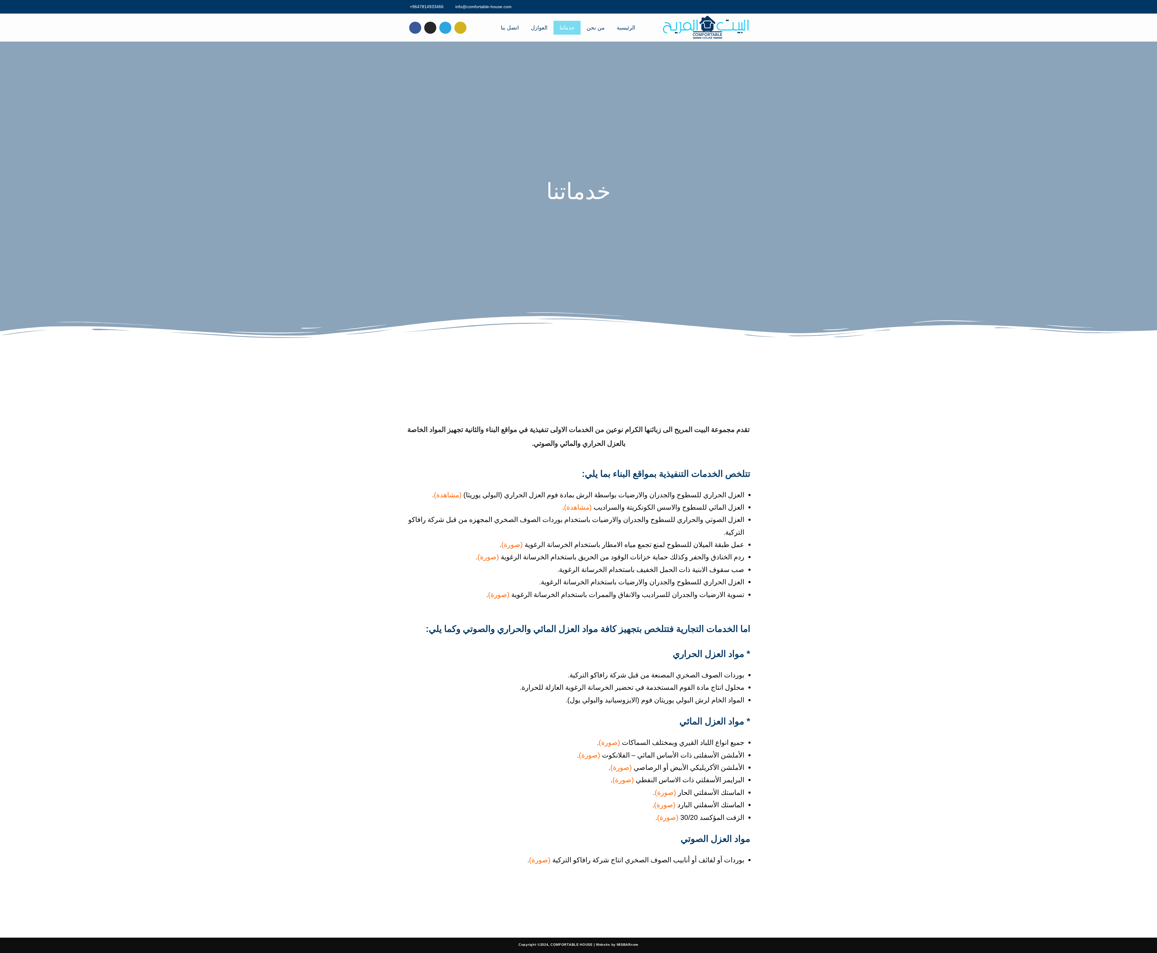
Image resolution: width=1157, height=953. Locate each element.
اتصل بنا (510, 28)
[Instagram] (430, 28)
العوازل (539, 28)
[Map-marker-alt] (460, 28)
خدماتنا (567, 28)
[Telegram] (445, 28)
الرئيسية (626, 28)
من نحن (596, 28)
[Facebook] (415, 28)
